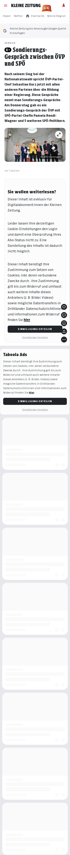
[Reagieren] (64, 307)
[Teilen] (64, 331)
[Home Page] (26, 5)
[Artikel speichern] (64, 323)
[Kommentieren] (64, 315)
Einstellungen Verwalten (35, 337)
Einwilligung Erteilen (35, 329)
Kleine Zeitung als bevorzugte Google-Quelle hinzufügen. (38, 30)
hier (27, 320)
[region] (35, 16)
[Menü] (5, 5)
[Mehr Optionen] (64, 340)
